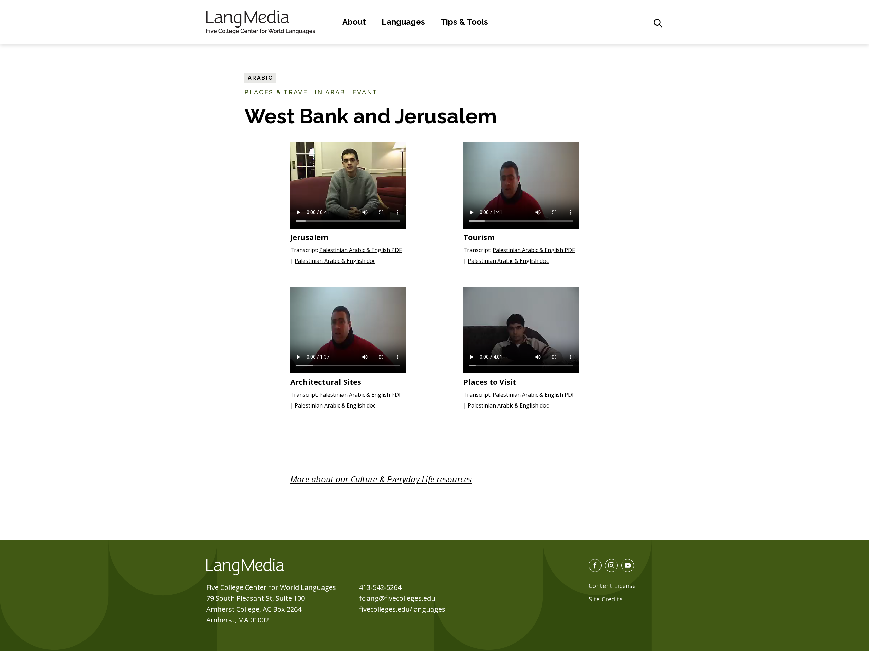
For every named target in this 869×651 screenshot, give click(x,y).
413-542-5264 (380, 587)
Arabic (260, 78)
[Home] (260, 21)
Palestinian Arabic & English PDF (360, 250)
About (354, 22)
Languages (403, 22)
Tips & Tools (464, 22)
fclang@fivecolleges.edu (397, 598)
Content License (612, 586)
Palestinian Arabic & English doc (335, 261)
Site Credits (606, 599)
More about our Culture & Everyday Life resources (381, 479)
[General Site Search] (658, 23)
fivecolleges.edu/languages (402, 609)
